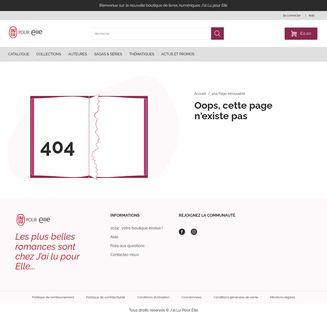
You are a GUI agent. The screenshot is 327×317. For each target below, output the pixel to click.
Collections (48, 54)
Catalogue (18, 54)
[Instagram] (194, 232)
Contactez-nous (124, 254)
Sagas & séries (108, 54)
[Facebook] (182, 232)
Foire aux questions (127, 245)
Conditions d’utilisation (153, 297)
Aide (114, 237)
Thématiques (141, 54)
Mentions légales (282, 297)
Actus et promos (177, 54)
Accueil (200, 94)
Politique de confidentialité (105, 297)
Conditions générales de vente (236, 297)
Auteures (77, 54)
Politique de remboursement (53, 297)
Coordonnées (191, 297)
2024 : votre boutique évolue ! (136, 228)
